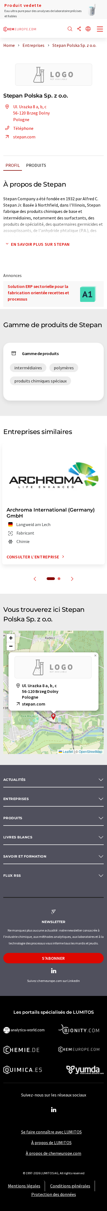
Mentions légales (24, 1186)
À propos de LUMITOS (51, 1142)
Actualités (14, 780)
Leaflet (67, 751)
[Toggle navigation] (100, 29)
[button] (53, 716)
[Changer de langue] (88, 29)
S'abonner (53, 958)
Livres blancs (17, 837)
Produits (36, 165)
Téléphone (23, 128)
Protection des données (53, 1194)
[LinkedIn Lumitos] (53, 1110)
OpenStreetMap (90, 751)
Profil (12, 165)
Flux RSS (12, 875)
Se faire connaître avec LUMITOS (51, 1132)
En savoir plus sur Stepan (40, 244)
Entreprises (16, 799)
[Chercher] (70, 29)
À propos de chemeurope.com (53, 1153)
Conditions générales (70, 1186)
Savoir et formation (24, 856)
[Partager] (79, 29)
